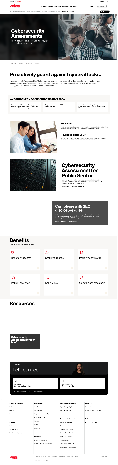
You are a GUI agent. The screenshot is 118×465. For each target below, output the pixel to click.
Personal (12, 1)
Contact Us (65, 6)
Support (102, 1)
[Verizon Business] (15, 6)
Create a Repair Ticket (66, 433)
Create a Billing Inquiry (66, 429)
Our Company (38, 410)
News (36, 424)
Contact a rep (65, 186)
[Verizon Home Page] (13, 457)
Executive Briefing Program (16, 433)
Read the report (17, 344)
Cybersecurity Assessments (68, 11)
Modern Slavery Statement (50, 456)
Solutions (50, 6)
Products (43, 6)
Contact (37, 63)
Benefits (21, 63)
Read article (72, 221)
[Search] (102, 6)
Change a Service (65, 426)
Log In (92, 6)
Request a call (67, 386)
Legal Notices (38, 456)
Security (28, 11)
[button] (107, 1)
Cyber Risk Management (36, 11)
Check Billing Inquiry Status (67, 443)
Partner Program (13, 429)
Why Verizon (73, 6)
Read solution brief (77, 186)
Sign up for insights (22, 386)
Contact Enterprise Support (93, 410)
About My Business (65, 410)
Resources (58, 6)
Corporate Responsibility (41, 414)
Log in (28, 391)
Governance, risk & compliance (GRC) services (51, 11)
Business (19, 1)
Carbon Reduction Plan (64, 456)
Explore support (37, 391)
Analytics (46, 460)
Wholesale (12, 426)
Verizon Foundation (39, 417)
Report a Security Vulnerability (43, 443)
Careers (36, 421)
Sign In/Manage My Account (68, 407)
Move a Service (64, 440)
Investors (37, 428)
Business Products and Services (19, 11)
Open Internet (38, 460)
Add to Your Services (66, 422)
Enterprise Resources (40, 440)
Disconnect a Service (66, 436)
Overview (13, 63)
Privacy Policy (74, 456)
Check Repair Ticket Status (68, 447)
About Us (37, 407)
